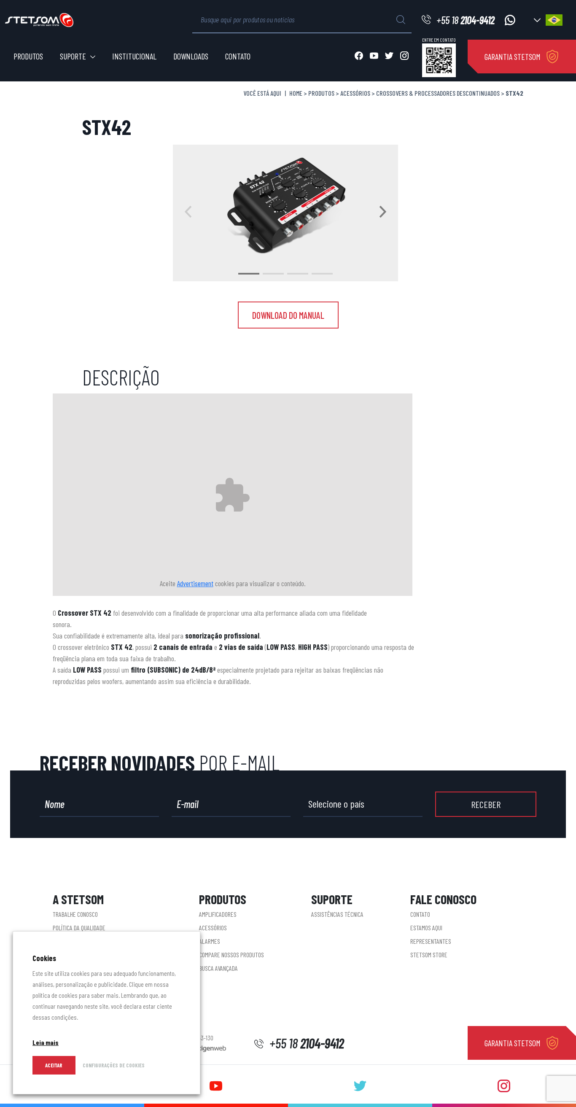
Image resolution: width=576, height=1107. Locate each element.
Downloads (190, 56)
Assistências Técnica (337, 914)
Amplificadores (218, 914)
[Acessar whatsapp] (510, 20)
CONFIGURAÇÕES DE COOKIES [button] (114, 1065)
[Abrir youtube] (374, 56)
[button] (248, 274)
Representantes (430, 941)
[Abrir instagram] (404, 56)
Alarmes (209, 941)
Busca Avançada (218, 968)
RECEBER (486, 804)
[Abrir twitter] (389, 56)
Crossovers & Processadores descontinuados (438, 93)
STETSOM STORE (428, 955)
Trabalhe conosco (75, 914)
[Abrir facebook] (359, 56)
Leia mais (45, 1042)
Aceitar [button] (53, 1065)
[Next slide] (383, 213)
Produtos (28, 56)
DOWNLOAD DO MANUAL (288, 315)
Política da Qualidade (79, 928)
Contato (237, 56)
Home (295, 93)
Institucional (134, 56)
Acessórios (355, 93)
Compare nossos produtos (231, 955)
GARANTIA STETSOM (512, 56)
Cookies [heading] (44, 958)
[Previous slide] (188, 213)
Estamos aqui (426, 928)
